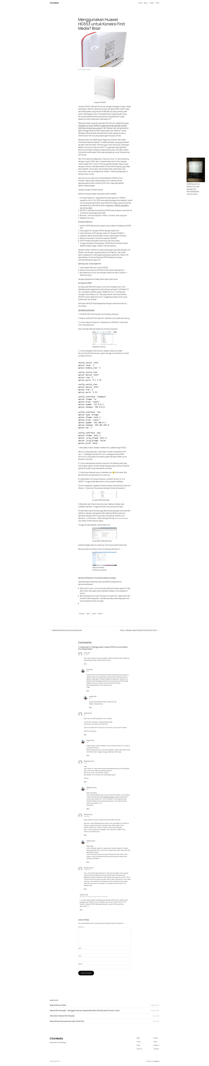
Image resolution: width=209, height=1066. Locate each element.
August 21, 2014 (90, 740)
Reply (85, 663)
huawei (94, 613)
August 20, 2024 (155, 1005)
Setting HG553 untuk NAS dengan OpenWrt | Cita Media (94, 896)
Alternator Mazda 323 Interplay (62, 1016)
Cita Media (54, 3)
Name (80, 948)
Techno (89, 69)
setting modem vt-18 (111, 797)
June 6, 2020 (156, 1021)
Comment (81, 927)
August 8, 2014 (92, 696)
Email (80, 956)
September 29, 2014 (89, 761)
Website (80, 964)
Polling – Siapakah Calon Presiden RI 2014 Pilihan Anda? (138, 630)
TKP (103, 213)
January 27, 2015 (84, 894)
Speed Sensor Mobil (58, 1005)
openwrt (100, 613)
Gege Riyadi (87, 816)
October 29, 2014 (90, 840)
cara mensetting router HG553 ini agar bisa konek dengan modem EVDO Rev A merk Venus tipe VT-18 (103, 125)
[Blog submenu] (147, 2)
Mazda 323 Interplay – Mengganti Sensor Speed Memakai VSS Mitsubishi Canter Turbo (85, 1011)
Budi (85, 69)
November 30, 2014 (88, 867)
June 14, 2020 (155, 1016)
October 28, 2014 (88, 814)
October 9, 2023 (155, 1010)
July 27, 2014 (87, 652)
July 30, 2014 (89, 669)
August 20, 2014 (88, 713)
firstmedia (81, 613)
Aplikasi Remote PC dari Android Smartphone (67, 630)
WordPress (156, 1061)
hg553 (88, 613)
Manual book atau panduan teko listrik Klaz (67, 1021)
